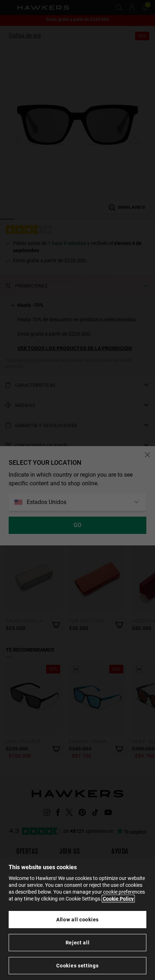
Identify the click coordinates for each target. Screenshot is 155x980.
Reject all (78, 942)
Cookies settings (77, 965)
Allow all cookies (77, 919)
